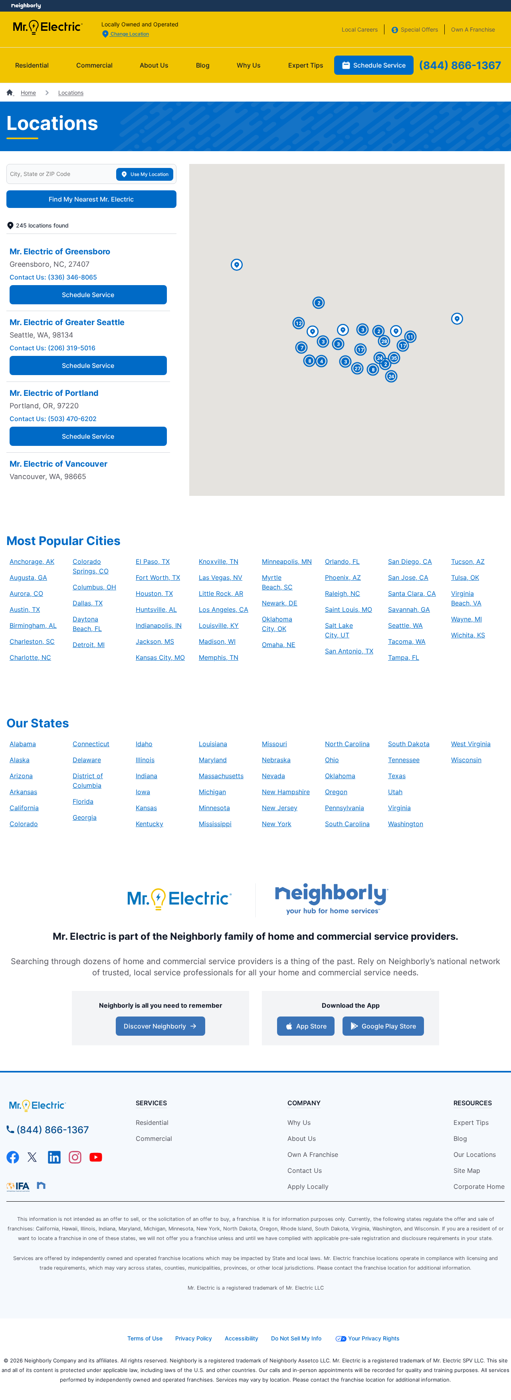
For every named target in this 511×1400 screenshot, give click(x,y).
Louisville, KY (219, 625)
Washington (405, 824)
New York (276, 824)
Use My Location (149, 174)
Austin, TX (25, 609)
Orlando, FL (342, 561)
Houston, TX (154, 593)
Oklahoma (340, 776)
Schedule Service (379, 65)
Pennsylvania (344, 808)
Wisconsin (466, 760)
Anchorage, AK (32, 561)
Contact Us (304, 1170)
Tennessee (404, 760)
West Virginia (471, 744)
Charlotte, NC (30, 657)
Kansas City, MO (160, 657)
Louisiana (213, 744)
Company (304, 1103)
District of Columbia (88, 780)
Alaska (20, 760)
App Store (311, 1026)
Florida (83, 801)
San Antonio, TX (349, 651)
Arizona (21, 776)
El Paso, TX (153, 561)
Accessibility (241, 1338)
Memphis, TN (218, 657)
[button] (396, 331)
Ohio (332, 760)
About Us (154, 65)
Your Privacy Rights (374, 1338)
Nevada (273, 776)
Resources (473, 1103)
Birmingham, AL (33, 625)
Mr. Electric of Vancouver (58, 464)
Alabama (23, 744)
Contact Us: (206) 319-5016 (52, 348)
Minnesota (214, 808)
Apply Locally (308, 1186)
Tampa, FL (403, 657)
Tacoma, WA (407, 641)
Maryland (213, 760)
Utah (395, 792)
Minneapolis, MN (287, 561)
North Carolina (347, 744)
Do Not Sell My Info (296, 1338)
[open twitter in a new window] (33, 1161)
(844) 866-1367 (460, 65)
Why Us (249, 65)
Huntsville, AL (156, 609)
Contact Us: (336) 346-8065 (53, 277)
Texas (397, 776)
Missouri (274, 744)
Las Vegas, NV (220, 577)
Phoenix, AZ (343, 577)
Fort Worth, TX (158, 577)
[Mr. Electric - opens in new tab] (179, 900)
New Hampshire (286, 792)
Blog (203, 65)
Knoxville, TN (218, 561)
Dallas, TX (88, 603)
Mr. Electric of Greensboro (60, 251)
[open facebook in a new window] (12, 1161)
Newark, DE (279, 603)
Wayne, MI (466, 619)
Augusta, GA (28, 577)
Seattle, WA (405, 625)
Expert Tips (305, 65)
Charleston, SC (32, 641)
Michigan (212, 792)
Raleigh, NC (342, 593)
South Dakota (409, 744)
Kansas (146, 808)
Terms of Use (144, 1338)
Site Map (467, 1170)
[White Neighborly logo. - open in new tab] (26, 6)
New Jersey (279, 808)
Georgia (85, 817)
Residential (32, 65)
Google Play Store (389, 1026)
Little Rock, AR (221, 593)
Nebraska (276, 760)
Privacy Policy (193, 1338)
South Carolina (347, 824)
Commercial (94, 65)
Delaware (87, 760)
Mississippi (215, 824)
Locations (70, 92)
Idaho (144, 744)
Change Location (129, 34)
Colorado (24, 824)
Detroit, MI (89, 645)
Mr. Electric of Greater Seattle (67, 322)
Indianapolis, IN (159, 625)
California (24, 808)
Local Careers (360, 29)
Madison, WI (217, 641)
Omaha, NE (278, 645)
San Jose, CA (408, 577)
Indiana (146, 776)
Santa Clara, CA (412, 593)
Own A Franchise (473, 29)
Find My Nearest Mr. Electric (91, 199)
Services (151, 1103)
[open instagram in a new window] (75, 1161)
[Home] (10, 92)
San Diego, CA (410, 561)
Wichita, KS (468, 635)
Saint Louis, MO (348, 609)
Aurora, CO (26, 593)
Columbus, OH (94, 587)
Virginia (399, 808)
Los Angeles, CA (223, 609)
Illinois (145, 760)
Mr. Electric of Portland (54, 393)
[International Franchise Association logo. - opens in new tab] (19, 1187)
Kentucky (149, 824)
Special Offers (419, 29)
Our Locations (475, 1154)
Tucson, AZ (468, 561)
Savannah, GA (409, 609)
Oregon (336, 792)
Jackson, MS (155, 641)
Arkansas (23, 792)
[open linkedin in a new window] (54, 1161)
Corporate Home (479, 1186)
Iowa (143, 792)
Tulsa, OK (465, 577)
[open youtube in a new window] (95, 1161)
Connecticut (91, 744)
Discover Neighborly (155, 1026)
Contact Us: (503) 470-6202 (53, 419)
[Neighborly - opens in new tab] (332, 900)
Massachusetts (221, 776)
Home (28, 92)
